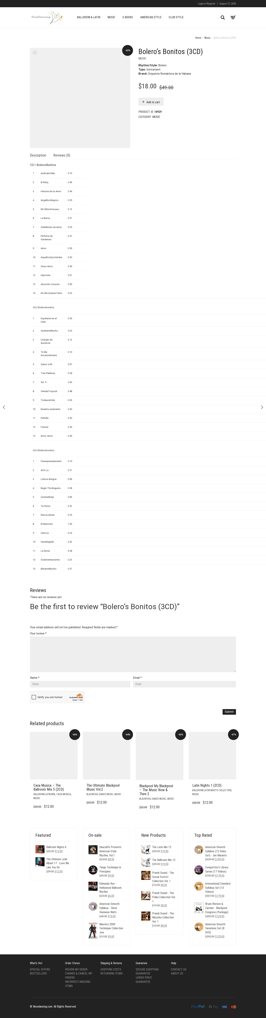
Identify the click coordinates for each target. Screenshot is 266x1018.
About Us (177, 973)
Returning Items (111, 973)
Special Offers (40, 969)
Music (207, 37)
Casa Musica (63, 794)
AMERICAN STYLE (150, 17)
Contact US (178, 969)
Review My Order (76, 969)
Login (201, 3)
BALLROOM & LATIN (88, 17)
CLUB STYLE (176, 17)
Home (198, 37)
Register (211, 3)
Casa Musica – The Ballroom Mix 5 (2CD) (48, 787)
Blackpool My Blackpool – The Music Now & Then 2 (156, 790)
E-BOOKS (128, 17)
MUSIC (111, 17)
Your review (38, 633)
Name (34, 677)
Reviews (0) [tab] (61, 155)
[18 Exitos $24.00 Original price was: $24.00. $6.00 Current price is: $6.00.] (262, 407)
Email (137, 677)
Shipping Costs (110, 969)
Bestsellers (38, 973)
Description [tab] (38, 155)
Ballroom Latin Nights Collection (211, 790)
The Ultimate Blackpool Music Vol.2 (103, 787)
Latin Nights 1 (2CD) (206, 785)
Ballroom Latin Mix (44, 794)
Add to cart (153, 102)
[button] (74, 785)
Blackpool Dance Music (99, 794)
